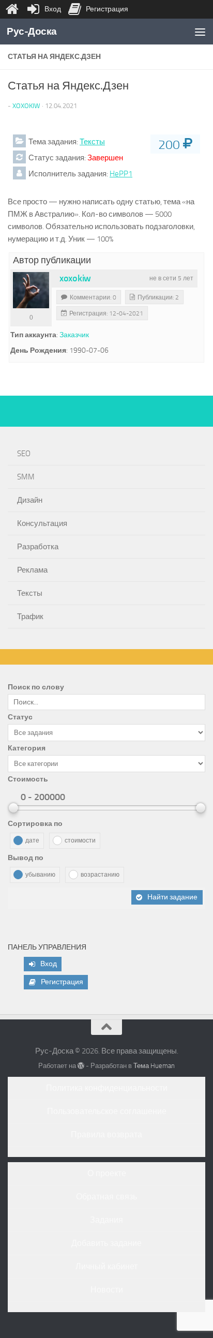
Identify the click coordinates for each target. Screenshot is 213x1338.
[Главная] (12, 9)
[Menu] (200, 31)
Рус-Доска (32, 31)
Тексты (92, 141)
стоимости (80, 840)
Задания (106, 1220)
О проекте (106, 1173)
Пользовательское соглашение (106, 1111)
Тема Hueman (154, 1066)
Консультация (42, 523)
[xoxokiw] (31, 290)
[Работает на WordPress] (81, 1065)
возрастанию (100, 874)
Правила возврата (106, 1134)
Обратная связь (106, 1196)
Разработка (37, 546)
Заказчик (74, 334)
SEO (24, 453)
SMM (26, 477)
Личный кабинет (106, 1266)
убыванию (40, 874)
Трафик (30, 616)
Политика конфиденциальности (107, 1088)
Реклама (32, 570)
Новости (106, 1290)
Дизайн (29, 500)
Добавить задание (106, 1243)
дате (32, 840)
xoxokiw (26, 106)
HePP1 (121, 173)
